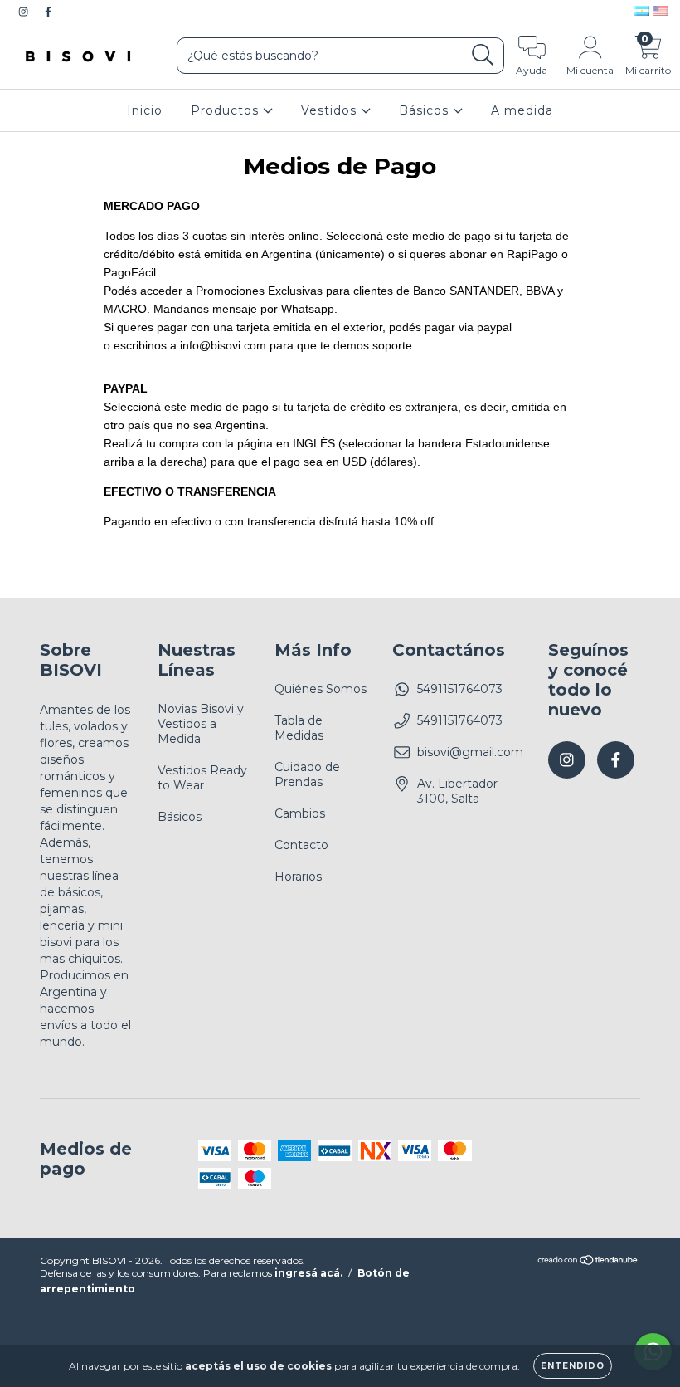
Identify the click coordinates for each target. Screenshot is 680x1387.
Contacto (301, 845)
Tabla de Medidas (298, 728)
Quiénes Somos (320, 688)
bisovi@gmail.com (470, 752)
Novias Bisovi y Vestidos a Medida (201, 723)
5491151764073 (460, 688)
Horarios (298, 876)
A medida (522, 110)
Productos (227, 110)
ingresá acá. (308, 1273)
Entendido (573, 1365)
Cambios (299, 813)
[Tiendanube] (588, 1262)
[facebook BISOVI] (48, 11)
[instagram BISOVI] (24, 11)
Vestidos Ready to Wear (202, 778)
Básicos (426, 110)
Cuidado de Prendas (307, 774)
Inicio (145, 110)
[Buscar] (483, 55)
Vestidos (331, 110)
